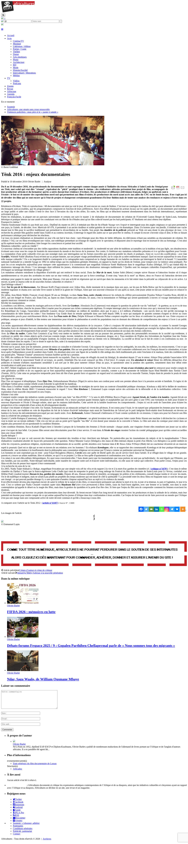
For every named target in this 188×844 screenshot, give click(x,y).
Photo (15, 59)
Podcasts (17, 83)
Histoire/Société (20, 70)
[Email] (151, 509)
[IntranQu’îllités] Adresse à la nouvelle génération (40, 573)
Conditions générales (22, 828)
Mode (15, 67)
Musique (17, 43)
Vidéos (16, 81)
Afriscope (11, 91)
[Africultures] (18, 12)
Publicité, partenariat (22, 831)
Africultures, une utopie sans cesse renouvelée (28, 109)
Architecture (18, 62)
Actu (9, 38)
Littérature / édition (22, 46)
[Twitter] (146, 509)
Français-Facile (14, 96)
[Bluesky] (177, 509)
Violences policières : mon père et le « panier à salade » (32, 112)
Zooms (10, 86)
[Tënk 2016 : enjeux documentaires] (52, 164)
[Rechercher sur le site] (3, 15)
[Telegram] (171, 509)
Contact (16, 834)
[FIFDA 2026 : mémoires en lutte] (22, 603)
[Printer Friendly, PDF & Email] (178, 189)
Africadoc (17, 769)
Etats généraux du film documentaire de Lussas (35, 763)
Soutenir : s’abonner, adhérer (26, 823)
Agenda (10, 94)
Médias (16, 75)
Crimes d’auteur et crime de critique (35, 570)
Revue (10, 89)
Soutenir (11, 106)
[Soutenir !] (94, 554)
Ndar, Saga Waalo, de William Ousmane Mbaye (43, 679)
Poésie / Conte (19, 49)
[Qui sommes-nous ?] (2, 24)
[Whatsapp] (161, 509)
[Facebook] (141, 509)
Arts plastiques (20, 57)
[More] (183, 509)
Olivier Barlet (13, 605)
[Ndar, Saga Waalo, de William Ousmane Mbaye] (22, 670)
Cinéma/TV (18, 41)
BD (14, 65)
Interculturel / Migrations (24, 73)
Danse (16, 54)
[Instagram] (166, 509)
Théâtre (16, 51)
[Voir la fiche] (14, 741)
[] (158, 468)
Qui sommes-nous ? (16, 785)
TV (8, 78)
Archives (47, 839)
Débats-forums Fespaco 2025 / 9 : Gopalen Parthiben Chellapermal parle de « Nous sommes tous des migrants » (91, 645)
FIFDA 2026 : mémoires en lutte (31, 612)
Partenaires (18, 826)
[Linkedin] (156, 509)
